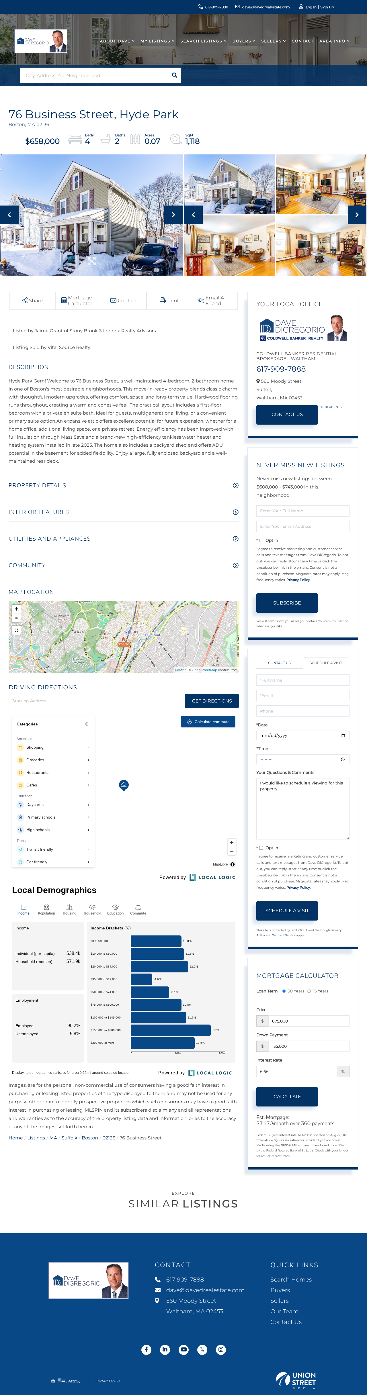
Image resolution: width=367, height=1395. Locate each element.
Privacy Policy (298, 580)
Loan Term (267, 991)
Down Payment (272, 1034)
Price (261, 1009)
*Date (262, 724)
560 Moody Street (194, 1306)
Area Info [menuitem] (332, 41)
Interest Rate (269, 1060)
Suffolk (69, 1138)
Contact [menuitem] (303, 41)
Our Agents (331, 407)
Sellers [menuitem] (271, 41)
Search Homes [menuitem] (291, 1279)
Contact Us (287, 414)
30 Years (296, 991)
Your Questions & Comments (285, 772)
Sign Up (327, 7)
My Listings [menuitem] (155, 41)
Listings (36, 1138)
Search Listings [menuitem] (201, 41)
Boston (90, 1138)
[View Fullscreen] (16, 630)
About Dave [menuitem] (115, 41)
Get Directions (212, 701)
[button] (175, 75)
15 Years (320, 991)
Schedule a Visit (326, 663)
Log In (311, 7)
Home (16, 1138)
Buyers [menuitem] (242, 41)
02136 (109, 1138)
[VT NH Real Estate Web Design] (296, 1380)
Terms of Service (284, 935)
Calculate (287, 1096)
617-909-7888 (216, 7)
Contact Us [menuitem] (286, 1322)
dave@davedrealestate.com (266, 7)
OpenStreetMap (204, 670)
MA (53, 1138)
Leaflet (180, 670)
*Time (262, 748)
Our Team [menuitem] (284, 1311)
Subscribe (287, 603)
